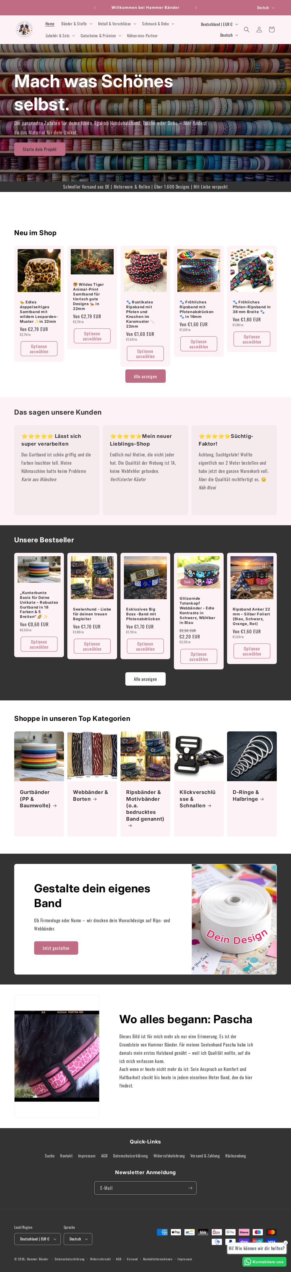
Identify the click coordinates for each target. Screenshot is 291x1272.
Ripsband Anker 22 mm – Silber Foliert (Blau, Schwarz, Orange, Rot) (251, 616)
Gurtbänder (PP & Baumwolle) (35, 798)
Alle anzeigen (145, 376)
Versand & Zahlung (205, 1156)
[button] (76, 24)
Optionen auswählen (39, 348)
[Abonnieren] (190, 1188)
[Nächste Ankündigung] (196, 7)
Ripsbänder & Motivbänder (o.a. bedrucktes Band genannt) (145, 805)
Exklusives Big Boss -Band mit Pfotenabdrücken (143, 614)
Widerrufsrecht (100, 1259)
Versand (132, 1259)
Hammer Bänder (38, 1259)
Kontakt (66, 1156)
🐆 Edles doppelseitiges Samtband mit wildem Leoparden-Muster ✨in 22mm (39, 312)
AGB (104, 1156)
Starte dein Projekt (40, 149)
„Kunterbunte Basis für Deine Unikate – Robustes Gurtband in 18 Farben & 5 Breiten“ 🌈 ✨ (39, 604)
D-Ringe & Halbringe (246, 795)
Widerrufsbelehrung (169, 1156)
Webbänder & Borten (90, 795)
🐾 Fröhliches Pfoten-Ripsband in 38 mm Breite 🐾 (252, 307)
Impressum (86, 1156)
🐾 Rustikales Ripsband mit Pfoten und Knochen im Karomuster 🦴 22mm (140, 314)
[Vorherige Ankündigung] (95, 7)
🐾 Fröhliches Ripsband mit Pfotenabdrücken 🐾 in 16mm (197, 309)
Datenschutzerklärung (130, 1156)
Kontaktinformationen (157, 1259)
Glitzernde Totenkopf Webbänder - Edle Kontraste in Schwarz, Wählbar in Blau (197, 610)
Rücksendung (235, 1156)
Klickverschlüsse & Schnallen (198, 798)
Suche (50, 1156)
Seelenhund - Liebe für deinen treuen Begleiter (92, 614)
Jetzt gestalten (56, 948)
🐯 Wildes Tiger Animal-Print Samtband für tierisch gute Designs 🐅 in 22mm (88, 296)
